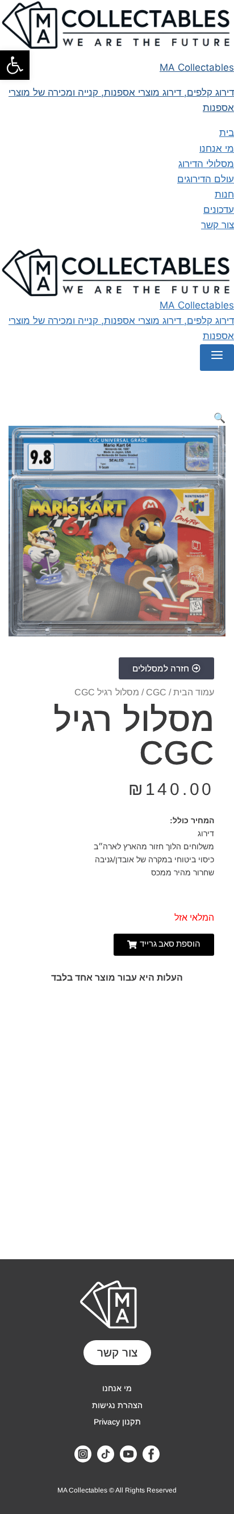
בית (226, 132)
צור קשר (217, 224)
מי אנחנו (216, 148)
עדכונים (218, 209)
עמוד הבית (193, 692)
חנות (224, 194)
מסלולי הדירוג (206, 163)
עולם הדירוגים (205, 179)
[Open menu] (217, 357)
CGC (156, 692)
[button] (15, 65)
